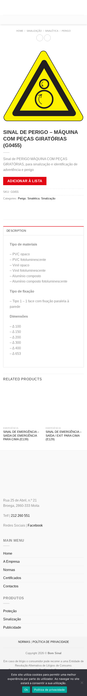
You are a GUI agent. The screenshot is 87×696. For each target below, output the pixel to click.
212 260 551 (20, 515)
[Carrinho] (43, 19)
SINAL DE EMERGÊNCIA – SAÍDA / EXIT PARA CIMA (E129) (64, 435)
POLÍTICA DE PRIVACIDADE (51, 641)
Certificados (12, 578)
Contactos (10, 586)
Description (16, 230)
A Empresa (11, 561)
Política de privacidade (49, 689)
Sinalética (51, 31)
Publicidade (12, 627)
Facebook (35, 525)
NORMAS (24, 641)
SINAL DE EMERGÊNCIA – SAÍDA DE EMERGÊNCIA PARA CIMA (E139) (21, 435)
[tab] (43, 230)
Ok (26, 689)
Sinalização (34, 31)
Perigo (66, 31)
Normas (9, 570)
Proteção (10, 611)
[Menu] (5, 7)
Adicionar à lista (24, 181)
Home (19, 31)
